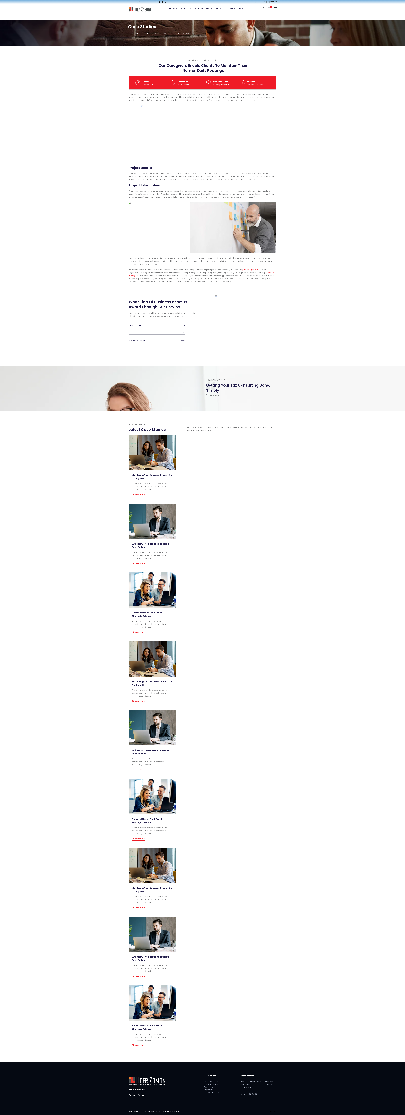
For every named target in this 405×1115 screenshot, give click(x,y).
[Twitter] (165, 2)
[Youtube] (162, 2)
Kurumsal (185, 8)
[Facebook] (159, 2)
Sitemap (272, 1111)
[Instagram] (156, 2)
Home (131, 33)
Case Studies (141, 33)
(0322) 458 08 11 (253, 1094)
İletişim (242, 8)
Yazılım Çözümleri (202, 8)
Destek (230, 8)
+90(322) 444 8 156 (270, 2)
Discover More (138, 495)
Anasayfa (173, 8)
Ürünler (218, 8)
